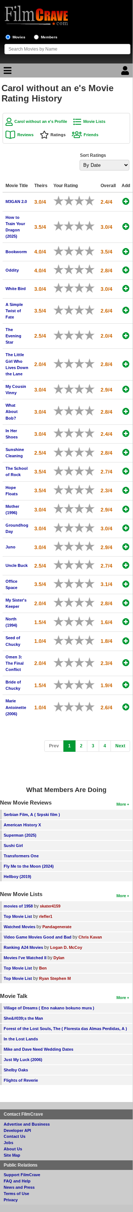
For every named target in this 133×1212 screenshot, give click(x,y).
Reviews (25, 134)
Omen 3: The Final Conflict (15, 663)
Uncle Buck (17, 565)
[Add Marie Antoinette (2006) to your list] (125, 706)
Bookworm (16, 251)
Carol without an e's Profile (40, 121)
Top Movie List (18, 916)
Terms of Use (16, 1193)
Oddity (12, 270)
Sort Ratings (93, 155)
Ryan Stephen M (55, 978)
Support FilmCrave (22, 1175)
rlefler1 (45, 916)
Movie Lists (94, 121)
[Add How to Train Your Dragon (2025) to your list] (125, 226)
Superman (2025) (20, 835)
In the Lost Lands (21, 1039)
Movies (19, 37)
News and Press (19, 1187)
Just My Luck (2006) (23, 1059)
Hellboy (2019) (17, 876)
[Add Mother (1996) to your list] (125, 509)
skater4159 (50, 906)
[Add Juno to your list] (125, 546)
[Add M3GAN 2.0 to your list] (125, 201)
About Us (13, 1149)
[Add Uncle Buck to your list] (125, 565)
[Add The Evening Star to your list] (125, 335)
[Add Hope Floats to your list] (125, 490)
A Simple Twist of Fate (14, 310)
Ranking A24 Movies (23, 947)
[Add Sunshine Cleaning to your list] (125, 452)
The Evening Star (13, 335)
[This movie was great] (87, 201)
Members (49, 37)
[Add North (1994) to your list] (125, 621)
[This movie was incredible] (92, 201)
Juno (10, 547)
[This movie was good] (81, 201)
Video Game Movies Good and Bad (37, 937)
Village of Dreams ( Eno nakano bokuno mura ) (49, 1008)
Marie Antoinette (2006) (16, 707)
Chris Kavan (90, 937)
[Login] (126, 72)
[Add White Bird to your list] (125, 288)
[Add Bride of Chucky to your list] (125, 684)
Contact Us (14, 1136)
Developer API (17, 1130)
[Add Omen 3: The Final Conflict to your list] (125, 662)
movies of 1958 (18, 906)
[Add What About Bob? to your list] (125, 411)
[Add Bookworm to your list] (125, 251)
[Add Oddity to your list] (125, 269)
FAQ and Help (17, 1181)
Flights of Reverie (21, 1080)
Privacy (11, 1200)
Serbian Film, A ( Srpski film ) (32, 814)
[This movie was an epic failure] (56, 201)
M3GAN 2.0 (16, 201)
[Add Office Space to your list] (125, 584)
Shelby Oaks (16, 1070)
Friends (91, 134)
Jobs (8, 1142)
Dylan (58, 958)
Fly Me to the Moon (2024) (29, 866)
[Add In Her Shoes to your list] (125, 433)
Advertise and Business (27, 1124)
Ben (43, 968)
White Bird (16, 288)
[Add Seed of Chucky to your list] (125, 640)
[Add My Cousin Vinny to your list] (125, 389)
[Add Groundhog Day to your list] (125, 527)
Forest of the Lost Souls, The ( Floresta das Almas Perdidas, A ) (65, 1028)
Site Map (12, 1155)
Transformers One (21, 856)
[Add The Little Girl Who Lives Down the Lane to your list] (125, 364)
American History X (22, 825)
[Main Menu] (6, 72)
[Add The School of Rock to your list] (125, 471)
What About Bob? (12, 411)
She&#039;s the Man (23, 1018)
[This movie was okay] (76, 201)
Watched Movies (19, 927)
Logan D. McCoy (66, 947)
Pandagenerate (56, 927)
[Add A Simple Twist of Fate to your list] (125, 310)
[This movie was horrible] (61, 201)
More (121, 804)
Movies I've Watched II (25, 958)
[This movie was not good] (66, 201)
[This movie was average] (71, 201)
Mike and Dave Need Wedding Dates (38, 1049)
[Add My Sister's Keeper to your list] (125, 602)
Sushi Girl (13, 845)
